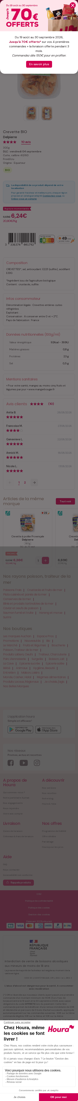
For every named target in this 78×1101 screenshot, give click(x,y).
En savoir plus (39, 64)
